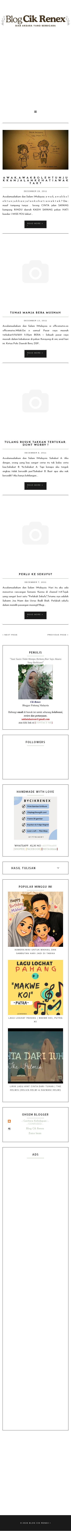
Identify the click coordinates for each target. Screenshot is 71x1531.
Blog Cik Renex (35, 1128)
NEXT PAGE (11, 635)
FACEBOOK (33, 849)
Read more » (35, 223)
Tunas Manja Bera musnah (35, 312)
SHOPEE (19, 849)
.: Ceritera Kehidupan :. (35, 1121)
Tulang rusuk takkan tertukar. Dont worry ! (35, 443)
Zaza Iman (35, 1133)
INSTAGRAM (49, 849)
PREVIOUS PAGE (57, 635)
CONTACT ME (44, 722)
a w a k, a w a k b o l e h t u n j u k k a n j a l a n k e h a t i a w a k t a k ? (35, 180)
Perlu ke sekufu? (35, 574)
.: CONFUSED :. (35, 1124)
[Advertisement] (35, 68)
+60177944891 (49, 846)
